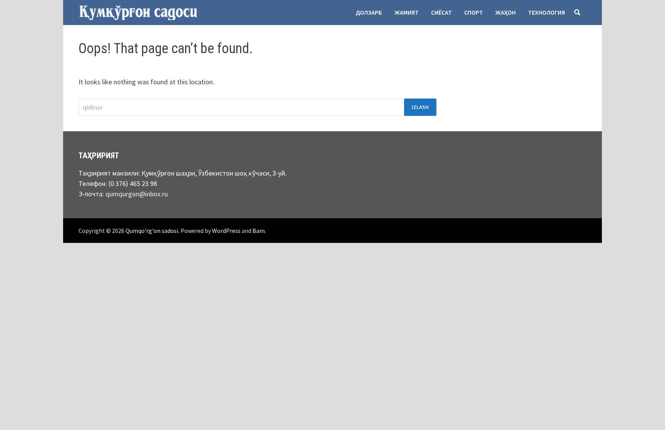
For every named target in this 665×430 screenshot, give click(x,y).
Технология (546, 12)
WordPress (226, 230)
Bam (258, 230)
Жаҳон (505, 12)
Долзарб (369, 12)
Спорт (473, 12)
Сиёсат (441, 12)
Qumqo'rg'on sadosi (151, 230)
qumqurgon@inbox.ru (136, 193)
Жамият (406, 12)
